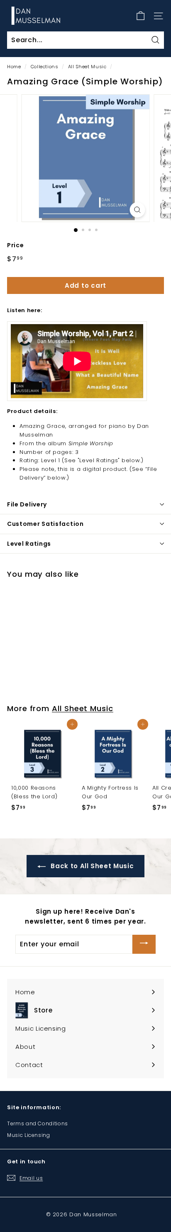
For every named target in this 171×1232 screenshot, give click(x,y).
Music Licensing (28, 1135)
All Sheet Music (87, 66)
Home (14, 66)
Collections (45, 66)
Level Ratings (29, 544)
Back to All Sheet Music (91, 866)
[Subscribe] (144, 944)
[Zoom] (137, 209)
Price (15, 245)
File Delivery (27, 504)
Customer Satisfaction (45, 524)
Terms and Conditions (37, 1123)
